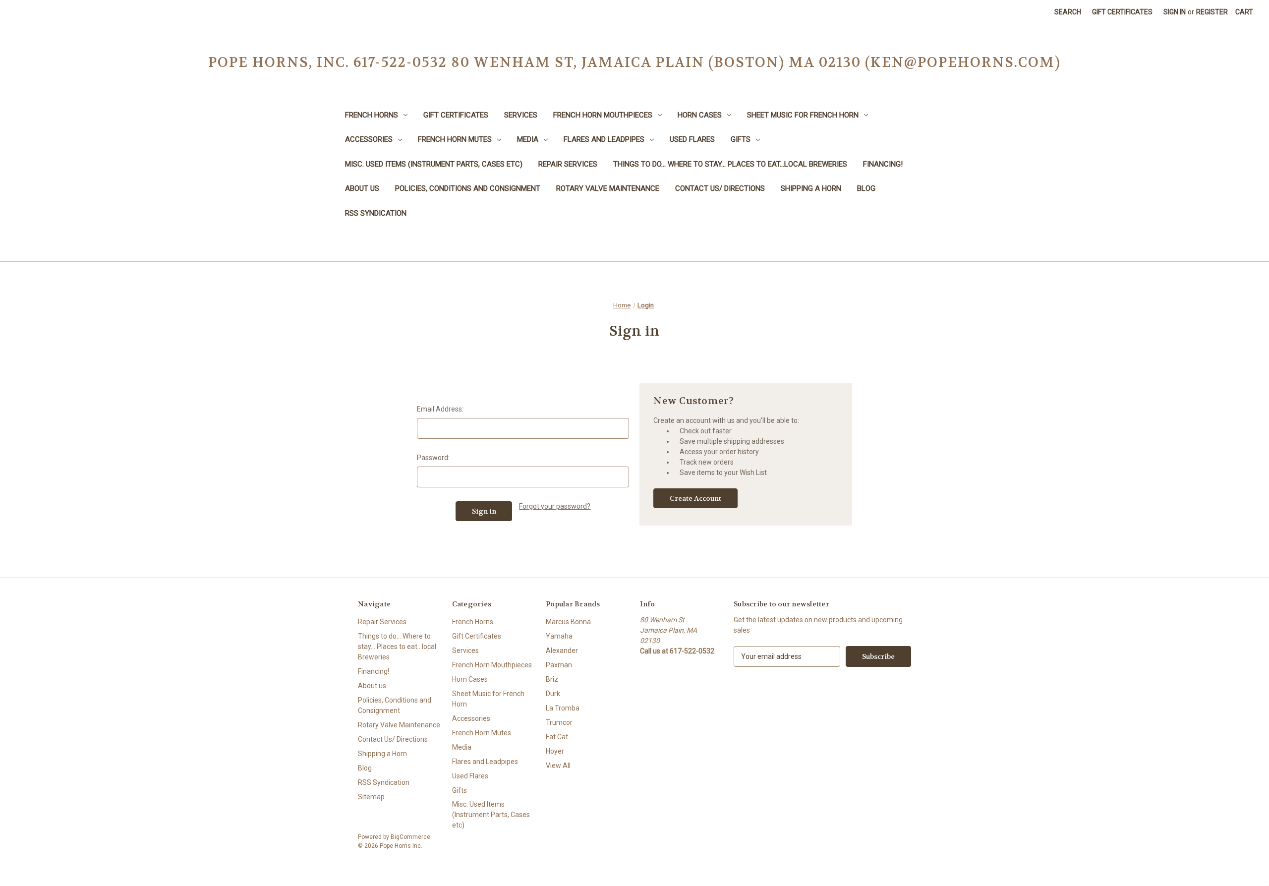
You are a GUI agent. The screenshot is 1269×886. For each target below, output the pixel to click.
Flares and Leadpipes (604, 139)
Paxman (559, 665)
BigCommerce (410, 836)
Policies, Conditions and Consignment (467, 188)
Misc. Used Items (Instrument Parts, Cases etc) (433, 164)
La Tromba (562, 708)
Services (520, 115)
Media (527, 139)
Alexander (562, 650)
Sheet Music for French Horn (803, 115)
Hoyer (555, 751)
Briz (552, 679)
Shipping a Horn (811, 188)
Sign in (1174, 12)
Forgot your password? (554, 506)
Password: (433, 458)
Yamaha (559, 636)
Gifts (740, 139)
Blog (866, 188)
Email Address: (440, 409)
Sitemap (371, 797)
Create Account (695, 498)
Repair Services (567, 164)
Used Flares (692, 139)
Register (1212, 12)
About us (362, 188)
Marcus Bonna (568, 622)
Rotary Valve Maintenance (607, 188)
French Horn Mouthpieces (602, 115)
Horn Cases (700, 115)
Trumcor (559, 722)
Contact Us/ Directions (720, 188)
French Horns (371, 115)
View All (558, 765)
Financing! (883, 164)
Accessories (369, 139)
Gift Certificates (1122, 12)
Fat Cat (557, 737)
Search (1067, 12)
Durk (553, 694)
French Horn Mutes (455, 139)
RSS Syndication (375, 213)
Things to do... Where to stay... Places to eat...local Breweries (730, 164)
